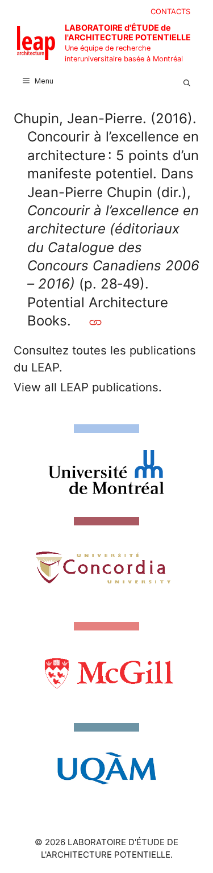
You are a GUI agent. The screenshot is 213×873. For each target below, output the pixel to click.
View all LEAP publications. (88, 387)
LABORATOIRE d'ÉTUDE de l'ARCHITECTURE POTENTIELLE (128, 32)
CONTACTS (170, 11)
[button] (187, 81)
